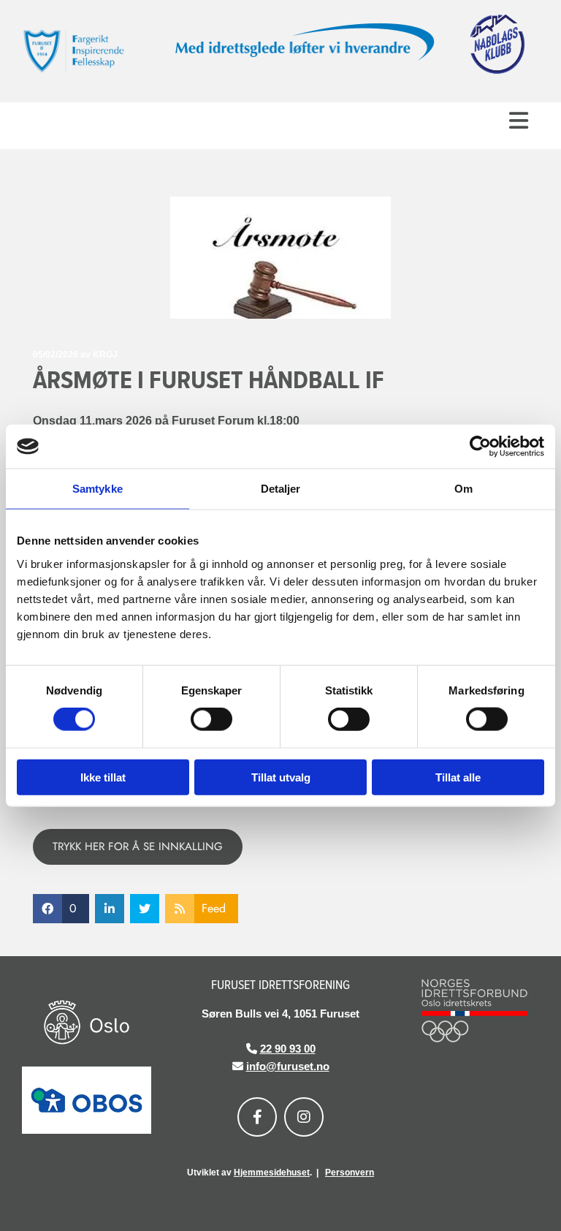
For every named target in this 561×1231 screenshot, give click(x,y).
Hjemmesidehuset (272, 1172)
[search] (522, 143)
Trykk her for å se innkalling (138, 846)
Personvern (349, 1172)
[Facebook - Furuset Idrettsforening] (257, 1117)
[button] (280, 120)
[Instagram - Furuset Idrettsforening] (304, 1117)
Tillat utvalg (280, 776)
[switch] (211, 719)
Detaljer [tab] (281, 488)
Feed (214, 908)
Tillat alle (458, 776)
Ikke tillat (103, 776)
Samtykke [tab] (97, 488)
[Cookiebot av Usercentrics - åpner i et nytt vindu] (480, 447)
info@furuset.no (287, 1066)
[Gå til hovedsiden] (86, 51)
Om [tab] (463, 488)
